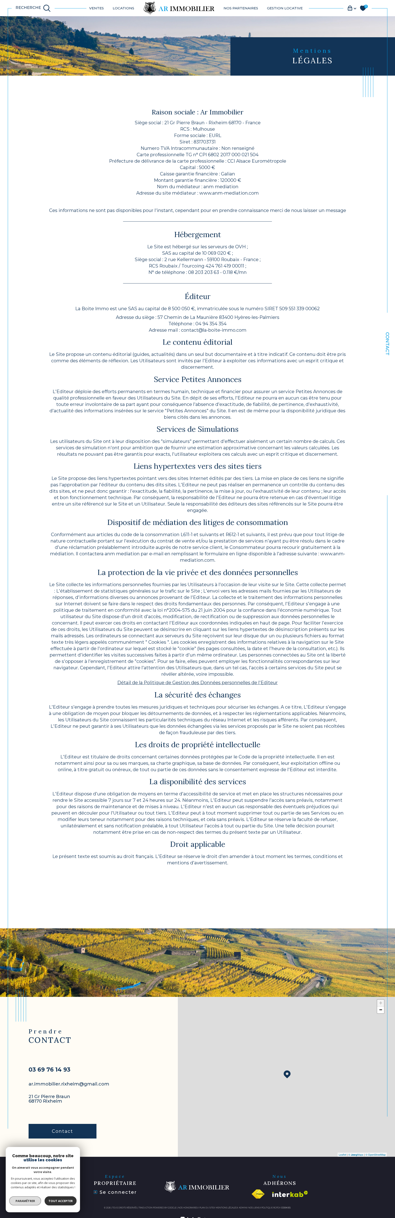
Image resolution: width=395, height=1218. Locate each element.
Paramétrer (25, 1201)
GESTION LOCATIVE (285, 8)
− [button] (380, 1010)
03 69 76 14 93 (49, 1069)
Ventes (96, 8)
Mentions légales (226, 1207)
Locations (123, 8)
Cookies (286, 1208)
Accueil (19, 23)
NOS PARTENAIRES (241, 8)
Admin (242, 1207)
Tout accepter (60, 1201)
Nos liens (253, 1207)
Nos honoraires (187, 1207)
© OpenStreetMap (376, 1154)
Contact (387, 343)
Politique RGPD (270, 1207)
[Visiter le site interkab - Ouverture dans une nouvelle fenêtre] (290, 1194)
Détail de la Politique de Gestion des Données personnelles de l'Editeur (197, 682)
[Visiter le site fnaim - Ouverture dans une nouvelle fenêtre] (258, 1194)
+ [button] (380, 1003)
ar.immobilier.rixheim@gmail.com (69, 1084)
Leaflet (342, 1154)
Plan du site (206, 1207)
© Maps (355, 1154)
